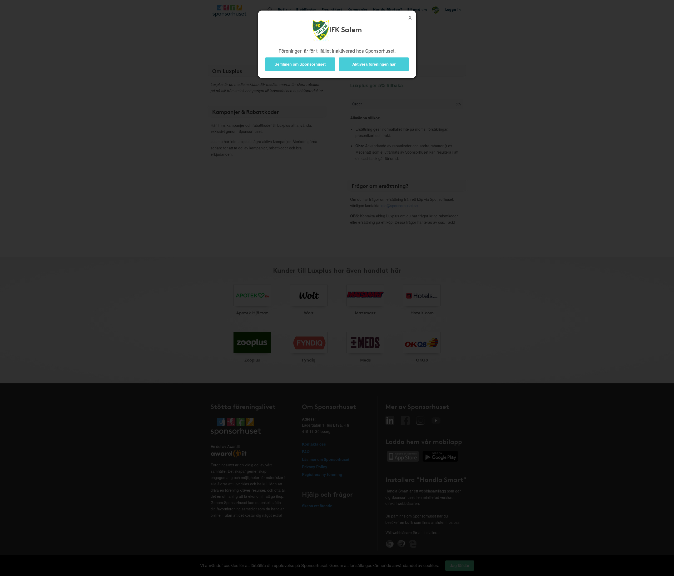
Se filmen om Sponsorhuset (300, 64)
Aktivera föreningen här (374, 64)
